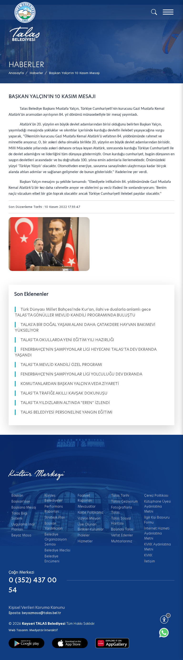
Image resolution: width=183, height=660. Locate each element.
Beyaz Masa (21, 535)
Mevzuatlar (87, 506)
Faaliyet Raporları (85, 498)
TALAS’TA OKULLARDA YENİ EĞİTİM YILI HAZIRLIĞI (67, 340)
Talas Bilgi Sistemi (19, 516)
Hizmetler (85, 541)
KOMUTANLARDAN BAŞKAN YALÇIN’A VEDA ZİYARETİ (69, 383)
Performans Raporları (54, 509)
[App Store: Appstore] (70, 642)
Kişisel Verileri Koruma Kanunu (37, 607)
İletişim (149, 561)
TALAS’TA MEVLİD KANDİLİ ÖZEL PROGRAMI (61, 364)
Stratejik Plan (55, 517)
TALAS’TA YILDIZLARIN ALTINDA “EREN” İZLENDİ (65, 402)
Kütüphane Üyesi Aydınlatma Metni (157, 506)
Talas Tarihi (120, 495)
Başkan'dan (20, 501)
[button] (74, 73)
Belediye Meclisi (57, 550)
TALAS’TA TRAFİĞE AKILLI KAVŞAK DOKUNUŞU (63, 393)
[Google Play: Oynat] (26, 642)
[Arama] (154, 11)
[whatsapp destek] (166, 635)
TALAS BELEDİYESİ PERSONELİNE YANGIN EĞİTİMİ (66, 412)
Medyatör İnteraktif (43, 630)
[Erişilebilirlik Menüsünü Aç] (164, 619)
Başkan (17, 495)
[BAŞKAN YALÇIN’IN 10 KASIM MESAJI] (49, 244)
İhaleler (84, 535)
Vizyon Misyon (89, 518)
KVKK (148, 555)
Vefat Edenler (122, 535)
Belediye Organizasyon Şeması (56, 539)
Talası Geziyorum (124, 501)
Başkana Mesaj (23, 507)
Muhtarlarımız (121, 541)
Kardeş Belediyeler (53, 498)
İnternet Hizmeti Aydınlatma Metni (156, 533)
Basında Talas (122, 529)
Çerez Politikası (156, 495)
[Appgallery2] (112, 642)
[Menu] (168, 12)
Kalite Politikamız (90, 512)
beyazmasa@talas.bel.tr (41, 612)
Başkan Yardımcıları (54, 526)
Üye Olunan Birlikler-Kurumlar (91, 527)
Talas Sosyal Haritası (121, 521)
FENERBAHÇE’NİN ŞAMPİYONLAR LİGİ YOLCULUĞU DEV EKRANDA (81, 374)
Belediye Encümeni (52, 559)
